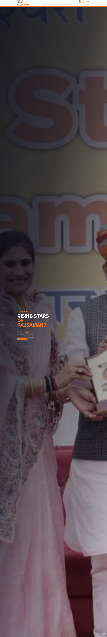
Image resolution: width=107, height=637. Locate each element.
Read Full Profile (22, 336)
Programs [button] (70, 4)
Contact (87, 4)
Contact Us (32, 336)
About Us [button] (51, 4)
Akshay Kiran (57, 4)
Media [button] (75, 4)
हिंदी (88, 1)
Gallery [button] (64, 4)
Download (81, 4)
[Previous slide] (2, 325)
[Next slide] (104, 325)
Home (45, 4)
